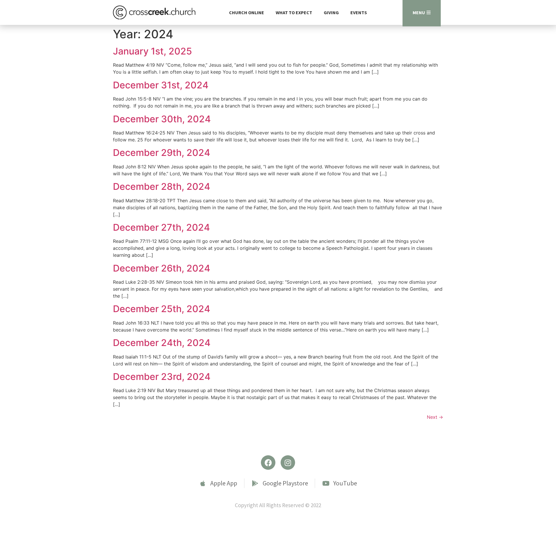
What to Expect (294, 12)
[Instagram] (288, 462)
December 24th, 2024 (162, 342)
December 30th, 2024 (162, 119)
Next (435, 417)
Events (358, 12)
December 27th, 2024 (161, 227)
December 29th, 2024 (161, 152)
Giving (331, 12)
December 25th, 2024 (161, 308)
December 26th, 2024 (161, 268)
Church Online (246, 12)
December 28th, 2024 (161, 186)
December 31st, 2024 (161, 85)
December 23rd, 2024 (162, 376)
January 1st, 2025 (152, 51)
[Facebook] (268, 462)
